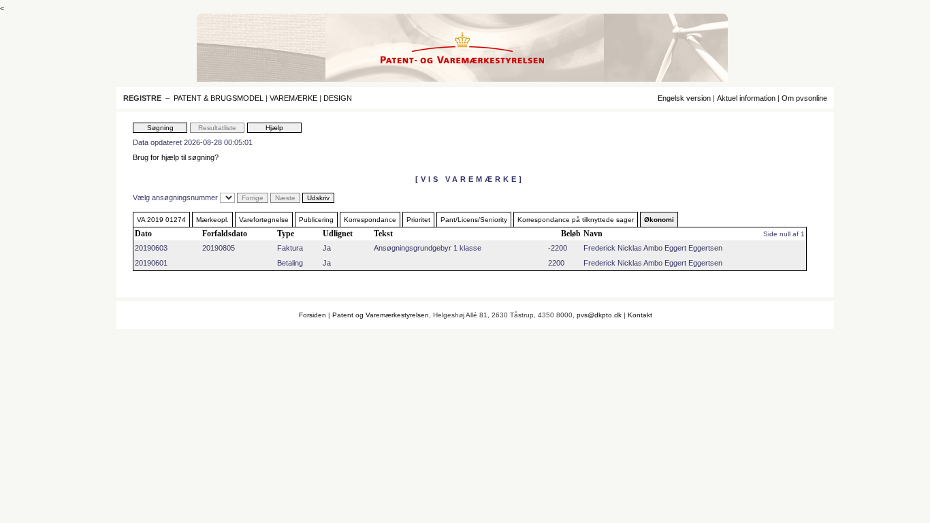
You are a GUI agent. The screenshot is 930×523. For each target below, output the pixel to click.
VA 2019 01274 (161, 219)
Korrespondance (370, 219)
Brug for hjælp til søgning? (176, 157)
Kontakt (640, 315)
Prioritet (418, 219)
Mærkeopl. (212, 219)
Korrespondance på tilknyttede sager (575, 219)
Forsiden (312, 315)
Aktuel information (746, 98)
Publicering (316, 219)
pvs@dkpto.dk (599, 315)
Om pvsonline (804, 98)
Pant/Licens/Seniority (473, 219)
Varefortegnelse (264, 219)
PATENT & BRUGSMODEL (218, 98)
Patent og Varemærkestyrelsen (380, 315)
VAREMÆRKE (293, 98)
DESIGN (337, 98)
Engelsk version (684, 98)
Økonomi (659, 219)
